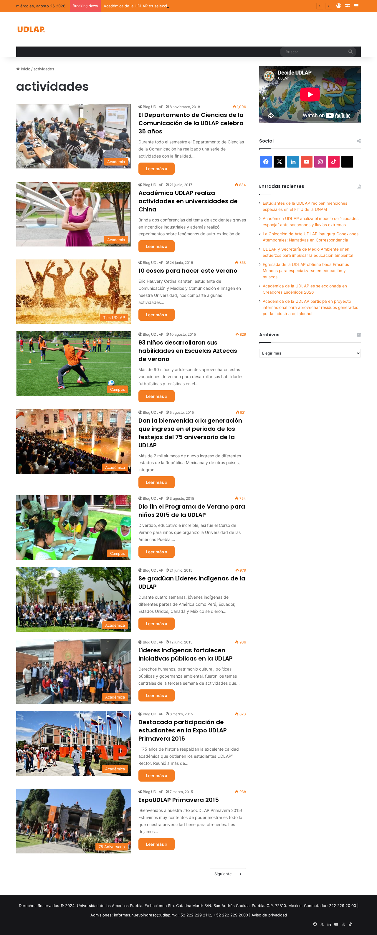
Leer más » (156, 168)
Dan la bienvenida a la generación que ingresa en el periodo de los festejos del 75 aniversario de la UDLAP (190, 432)
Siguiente (223, 873)
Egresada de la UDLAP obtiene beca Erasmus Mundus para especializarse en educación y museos (306, 270)
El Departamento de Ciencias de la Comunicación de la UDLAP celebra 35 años (191, 123)
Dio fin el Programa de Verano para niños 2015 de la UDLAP (191, 510)
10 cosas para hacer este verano (187, 271)
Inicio (25, 69)
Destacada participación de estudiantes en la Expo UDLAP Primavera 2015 (182, 730)
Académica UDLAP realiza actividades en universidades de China (188, 201)
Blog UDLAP (153, 107)
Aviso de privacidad (269, 915)
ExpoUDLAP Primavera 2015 (178, 800)
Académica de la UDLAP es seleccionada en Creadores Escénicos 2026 (169, 6)
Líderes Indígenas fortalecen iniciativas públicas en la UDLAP (185, 654)
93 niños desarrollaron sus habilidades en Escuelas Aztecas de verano (187, 350)
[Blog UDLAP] (31, 29)
